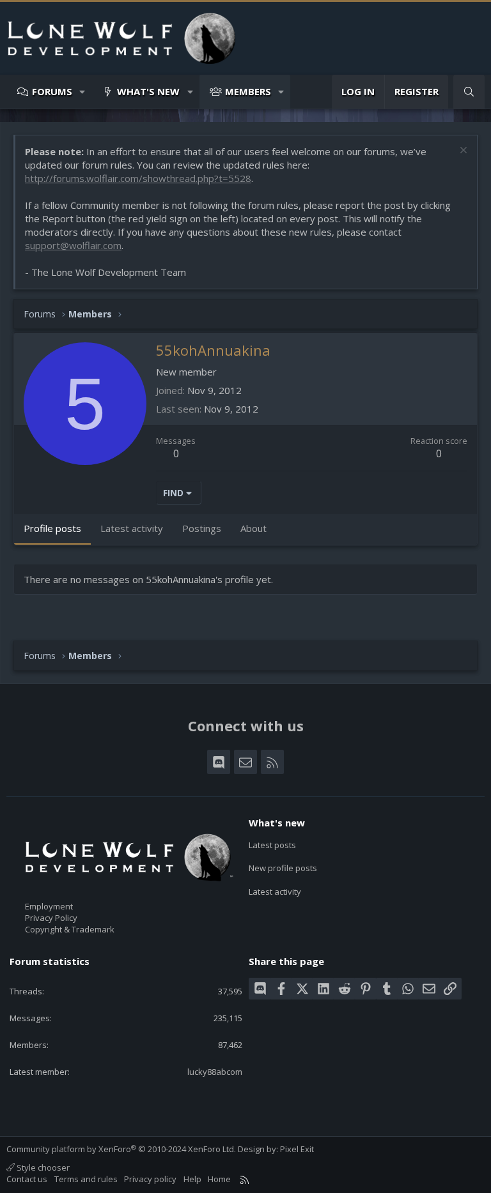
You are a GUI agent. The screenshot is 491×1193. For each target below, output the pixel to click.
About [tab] (253, 528)
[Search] (469, 92)
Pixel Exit (297, 1149)
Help (192, 1179)
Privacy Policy (51, 917)
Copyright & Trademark (69, 929)
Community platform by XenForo (121, 1149)
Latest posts (272, 845)
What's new (148, 91)
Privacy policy (150, 1179)
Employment (49, 906)
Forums (52, 91)
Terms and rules (86, 1179)
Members (248, 91)
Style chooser (42, 1167)
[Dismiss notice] (461, 151)
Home (219, 1179)
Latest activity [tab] (131, 528)
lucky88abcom (214, 1071)
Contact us (26, 1179)
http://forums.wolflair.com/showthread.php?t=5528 (138, 178)
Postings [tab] (201, 528)
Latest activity (275, 891)
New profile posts (283, 868)
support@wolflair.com (73, 245)
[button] (83, 92)
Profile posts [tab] (52, 528)
